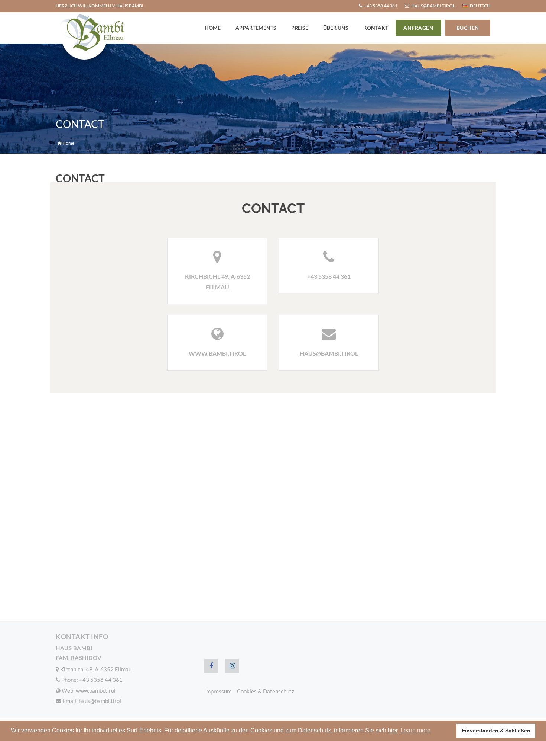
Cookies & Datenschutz (265, 691)
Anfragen (418, 28)
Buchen (467, 28)
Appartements (255, 28)
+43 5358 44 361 (329, 276)
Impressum (217, 691)
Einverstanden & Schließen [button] (496, 731)
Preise (299, 28)
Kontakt (375, 28)
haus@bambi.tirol (329, 353)
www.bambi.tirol (217, 353)
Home (213, 28)
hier (393, 730)
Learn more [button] (415, 730)
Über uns (335, 28)
